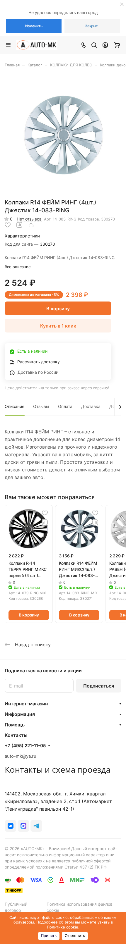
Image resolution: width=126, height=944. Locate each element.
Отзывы (41, 406)
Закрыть (92, 26)
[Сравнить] (19, 225)
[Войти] (105, 45)
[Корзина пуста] (117, 45)
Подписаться (98, 686)
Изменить (33, 26)
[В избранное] (8, 225)
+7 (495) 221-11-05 (25, 745)
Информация (20, 714)
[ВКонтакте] (10, 826)
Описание (14, 406)
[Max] (23, 826)
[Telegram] (36, 826)
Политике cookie (62, 927)
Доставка (91, 406)
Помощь (15, 725)
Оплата (65, 406)
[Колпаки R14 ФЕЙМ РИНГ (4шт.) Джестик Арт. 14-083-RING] (63, 135)
